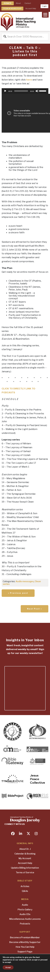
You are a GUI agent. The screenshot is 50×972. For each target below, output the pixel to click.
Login (44, 6)
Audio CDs (24, 914)
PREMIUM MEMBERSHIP (12, 8)
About (18, 3)
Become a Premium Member (25, 937)
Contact (28, 3)
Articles (25, 886)
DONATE (7, 3)
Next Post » (34, 609)
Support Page (25, 951)
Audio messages (25, 581)
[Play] (5, 91)
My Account (25, 858)
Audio (25, 905)
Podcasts (25, 923)
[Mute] (37, 91)
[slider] (43, 90)
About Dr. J (25, 849)
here (29, 79)
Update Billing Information (25, 867)
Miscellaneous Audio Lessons (25, 919)
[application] (25, 91)
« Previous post (18, 593)
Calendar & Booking (25, 853)
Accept (8, 967)
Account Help (30, 8)
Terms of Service (25, 872)
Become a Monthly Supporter (25, 942)
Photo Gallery (25, 909)
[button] (45, 14)
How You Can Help (25, 947)
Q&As (25, 891)
